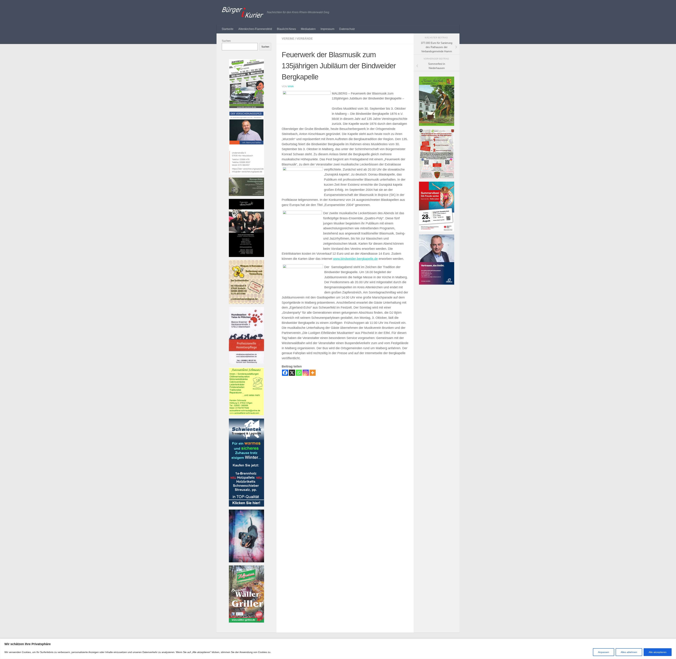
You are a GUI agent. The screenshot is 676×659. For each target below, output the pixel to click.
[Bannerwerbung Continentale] (436, 283)
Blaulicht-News (286, 28)
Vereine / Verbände (297, 38)
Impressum (327, 28)
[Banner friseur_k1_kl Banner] (246, 256)
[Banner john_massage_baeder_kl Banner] (246, 194)
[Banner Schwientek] (246, 505)
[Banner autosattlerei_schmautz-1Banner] (246, 414)
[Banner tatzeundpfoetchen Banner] (246, 363)
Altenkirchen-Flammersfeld (255, 28)
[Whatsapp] (299, 373)
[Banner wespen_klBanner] (246, 303)
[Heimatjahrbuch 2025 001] (436, 124)
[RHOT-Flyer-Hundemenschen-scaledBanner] (436, 177)
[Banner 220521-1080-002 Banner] (246, 561)
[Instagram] (306, 373)
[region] (338, 649)
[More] (312, 373)
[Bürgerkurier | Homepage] (242, 12)
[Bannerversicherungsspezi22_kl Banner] (246, 173)
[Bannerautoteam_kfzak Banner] (246, 107)
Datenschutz (347, 28)
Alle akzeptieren (657, 652)
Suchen (226, 40)
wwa (291, 86)
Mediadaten (308, 28)
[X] (292, 373)
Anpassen (603, 652)
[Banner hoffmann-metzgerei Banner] (246, 621)
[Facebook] (285, 373)
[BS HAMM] (436, 230)
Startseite (227, 28)
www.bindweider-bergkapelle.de (355, 259)
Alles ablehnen (629, 652)
